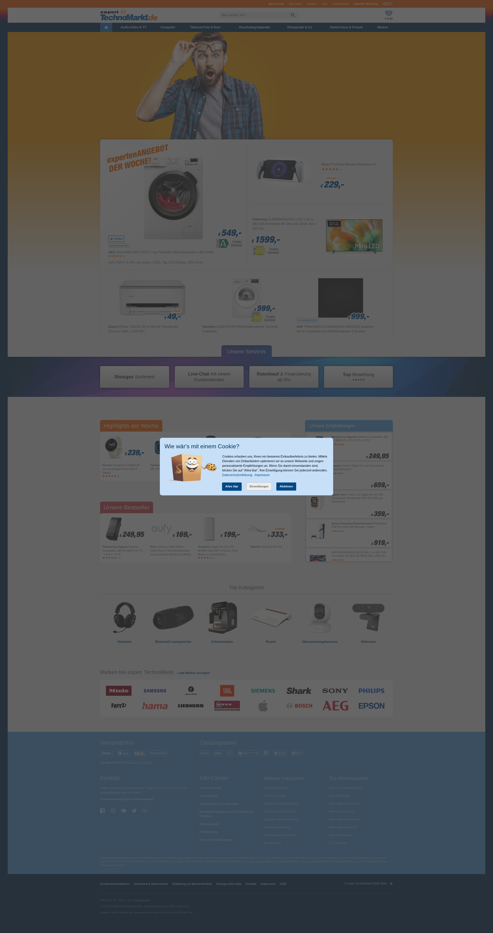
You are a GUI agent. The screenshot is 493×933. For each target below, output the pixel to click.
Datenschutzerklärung (237, 475)
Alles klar (231, 486)
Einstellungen (259, 486)
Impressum (262, 475)
